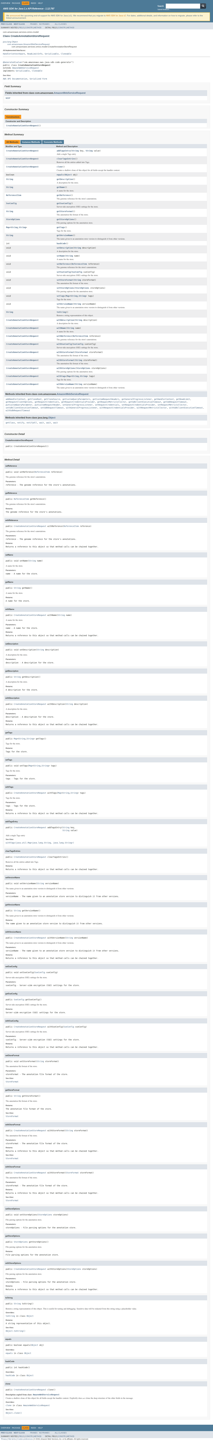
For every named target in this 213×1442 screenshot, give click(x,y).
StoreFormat (81, 352)
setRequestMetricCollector (172, 405)
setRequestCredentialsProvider (138, 405)
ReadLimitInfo (34, 54)
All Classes (61, 24)
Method (37, 28)
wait (41, 423)
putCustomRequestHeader (47, 405)
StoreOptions (13, 219)
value (18, 62)
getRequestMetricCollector (111, 402)
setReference (64, 264)
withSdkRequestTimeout (18, 410)
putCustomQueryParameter (19, 405)
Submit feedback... (164, 9)
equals (60, 175)
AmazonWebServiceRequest (25, 68)
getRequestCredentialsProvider (78, 402)
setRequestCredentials (107, 405)
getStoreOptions (65, 219)
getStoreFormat (65, 211)
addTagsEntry (64, 151)
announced (15, 15)
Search (161, 6)
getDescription (65, 179)
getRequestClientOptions (19, 402)
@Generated (8, 62)
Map (8, 227)
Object (68, 175)
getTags (61, 227)
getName (61, 187)
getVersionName (65, 235)
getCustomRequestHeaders (106, 399)
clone (59, 167)
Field (21, 28)
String (75, 151)
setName (61, 256)
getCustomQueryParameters (76, 399)
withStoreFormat (65, 352)
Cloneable (66, 54)
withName (61, 328)
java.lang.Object (10, 42)
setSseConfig (64, 272)
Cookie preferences (25, 1439)
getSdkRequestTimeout (174, 402)
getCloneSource (52, 399)
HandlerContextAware (14, 54)
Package (16, 3)
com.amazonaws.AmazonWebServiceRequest (28, 44)
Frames (33, 24)
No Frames (44, 24)
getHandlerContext (164, 399)
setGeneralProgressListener (77, 405)
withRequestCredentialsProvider (117, 408)
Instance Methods (31, 142)
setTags (61, 296)
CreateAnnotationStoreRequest (22, 125)
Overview (5, 3)
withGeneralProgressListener (81, 408)
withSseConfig (64, 344)
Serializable (52, 54)
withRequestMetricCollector (152, 408)
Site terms (12, 1439)
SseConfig (11, 203)
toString (61, 312)
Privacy (4, 1439)
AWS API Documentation (15, 79)
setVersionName (65, 304)
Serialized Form (38, 79)
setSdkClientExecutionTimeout (22, 408)
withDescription (65, 320)
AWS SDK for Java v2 (116, 15)
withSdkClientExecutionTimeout (186, 408)
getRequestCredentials (47, 402)
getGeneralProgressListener (137, 399)
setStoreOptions (65, 288)
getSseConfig (64, 203)
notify (20, 423)
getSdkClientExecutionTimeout (145, 402)
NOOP (8, 98)
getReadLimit (183, 399)
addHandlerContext (15, 399)
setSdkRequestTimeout (52, 408)
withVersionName (65, 384)
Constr (29, 28)
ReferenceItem (13, 195)
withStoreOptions (66, 368)
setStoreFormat (65, 280)
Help (40, 3)
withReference (64, 336)
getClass (10, 423)
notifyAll (32, 423)
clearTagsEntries (66, 159)
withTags (61, 376)
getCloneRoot (35, 399)
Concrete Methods (53, 142)
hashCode (61, 243)
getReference (64, 195)
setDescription (65, 248)
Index (33, 3)
